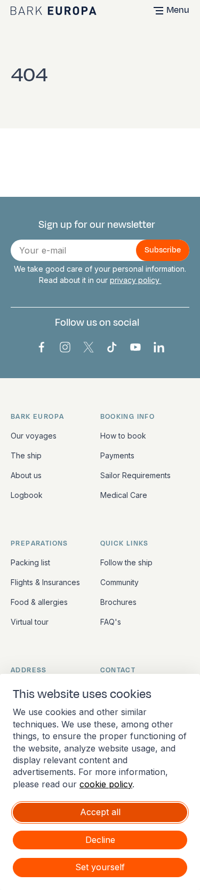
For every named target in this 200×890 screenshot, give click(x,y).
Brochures (118, 602)
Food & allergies (39, 602)
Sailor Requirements (135, 475)
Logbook (27, 495)
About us (26, 475)
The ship (26, 455)
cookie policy (105, 784)
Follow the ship (126, 562)
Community (119, 582)
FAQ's (110, 621)
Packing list (30, 562)
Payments (117, 455)
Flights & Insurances (45, 582)
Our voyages (34, 435)
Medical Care (123, 495)
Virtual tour (30, 621)
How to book (123, 435)
